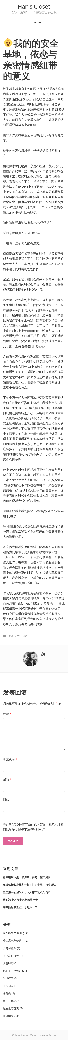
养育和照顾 (9, 948)
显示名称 (10, 760)
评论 (7, 714)
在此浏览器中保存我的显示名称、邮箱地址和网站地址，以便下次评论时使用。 (33, 827)
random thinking (13, 933)
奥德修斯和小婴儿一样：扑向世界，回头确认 (29, 884)
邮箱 (7, 779)
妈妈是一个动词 (18, 635)
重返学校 (8, 1016)
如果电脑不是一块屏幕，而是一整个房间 (27, 877)
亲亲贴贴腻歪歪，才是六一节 (20, 907)
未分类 (7, 993)
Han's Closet (34, 6)
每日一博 (8, 1001)
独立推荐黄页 (11, 1008)
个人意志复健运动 (13, 940)
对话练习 (8, 978)
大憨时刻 (8, 963)
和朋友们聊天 (11, 955)
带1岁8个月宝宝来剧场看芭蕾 (20, 899)
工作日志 (8, 986)
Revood (52, 1034)
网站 (6, 799)
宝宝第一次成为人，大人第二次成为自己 (27, 892)
